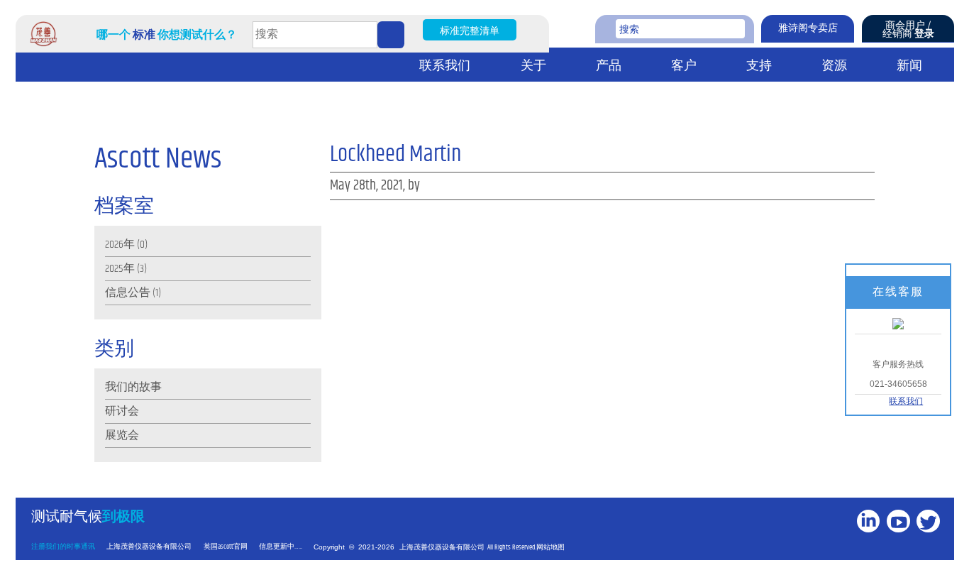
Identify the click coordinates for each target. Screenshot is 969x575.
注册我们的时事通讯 (63, 546)
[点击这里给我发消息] (898, 323)
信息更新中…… (281, 546)
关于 (533, 66)
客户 (684, 66)
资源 (834, 66)
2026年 (120, 244)
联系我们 (444, 66)
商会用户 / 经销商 (908, 29)
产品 (608, 66)
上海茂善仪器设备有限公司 (149, 546)
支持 (759, 66)
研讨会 (122, 411)
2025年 (120, 269)
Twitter (930, 544)
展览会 (122, 435)
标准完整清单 (469, 31)
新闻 (909, 66)
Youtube (900, 544)
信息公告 (127, 293)
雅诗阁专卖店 (808, 28)
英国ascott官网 (226, 546)
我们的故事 (133, 387)
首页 (33, 65)
